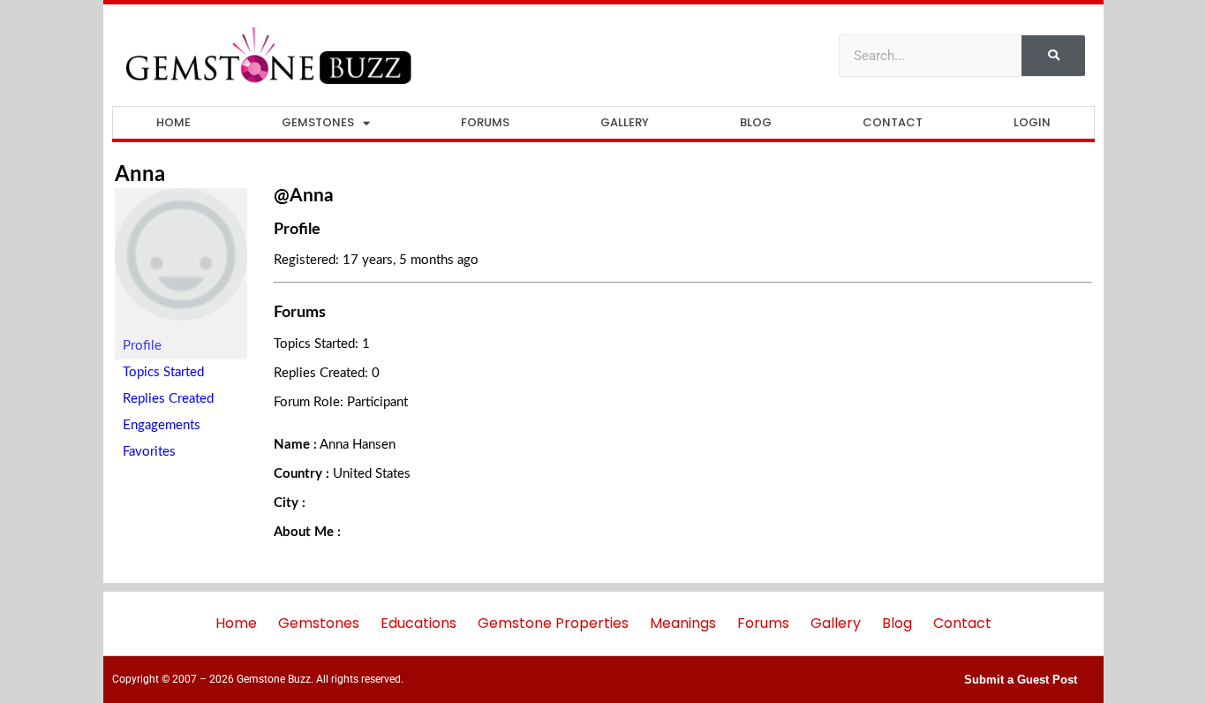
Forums (485, 122)
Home (173, 122)
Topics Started (163, 372)
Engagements (161, 425)
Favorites (149, 451)
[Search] (1053, 55)
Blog (756, 122)
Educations (418, 623)
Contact (893, 122)
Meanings (683, 623)
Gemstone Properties (553, 623)
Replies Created (168, 398)
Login (1032, 122)
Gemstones (318, 122)
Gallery (624, 122)
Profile (142, 345)
